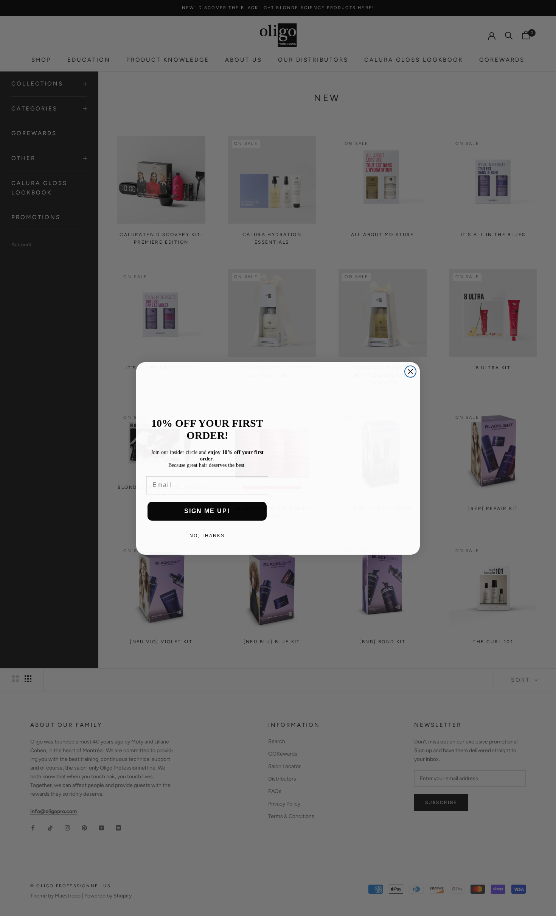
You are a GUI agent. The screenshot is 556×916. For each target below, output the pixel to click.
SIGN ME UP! (207, 510)
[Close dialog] (410, 371)
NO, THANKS (207, 535)
